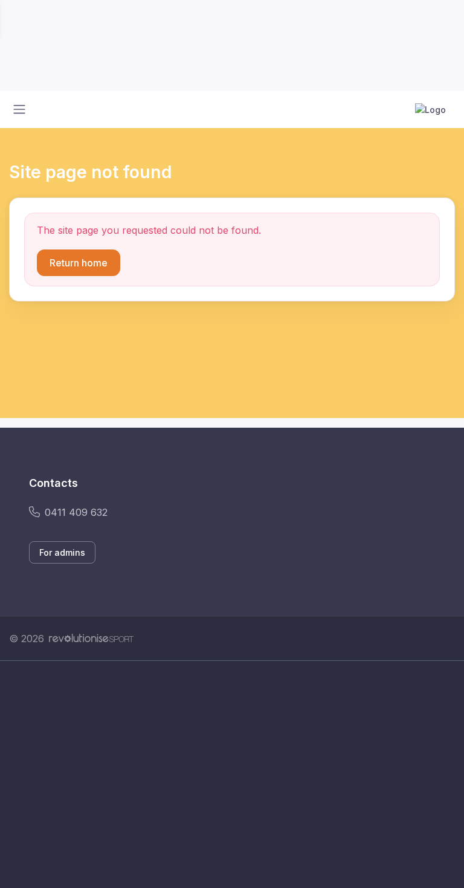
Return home (79, 263)
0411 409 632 (76, 512)
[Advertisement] (232, 774)
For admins (62, 552)
